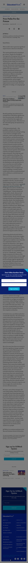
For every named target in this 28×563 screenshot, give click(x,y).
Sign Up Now (14, 289)
